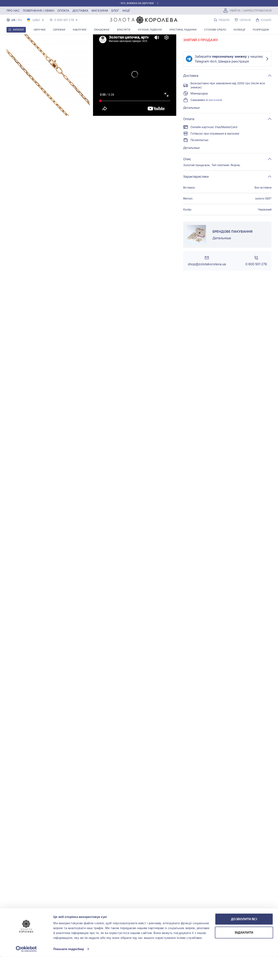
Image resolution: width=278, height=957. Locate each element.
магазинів (215, 100)
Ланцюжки (101, 29)
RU (20, 20)
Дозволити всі (244, 919)
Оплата (63, 10)
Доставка (80, 10)
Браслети (123, 29)
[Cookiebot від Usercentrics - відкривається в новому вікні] (26, 949)
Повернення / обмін (38, 10)
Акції (126, 10)
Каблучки (79, 29)
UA (13, 20)
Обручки (39, 29)
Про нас (13, 10)
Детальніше (191, 107)
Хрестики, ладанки (182, 29)
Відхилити (244, 932)
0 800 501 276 (64, 20)
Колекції (239, 29)
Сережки (59, 29)
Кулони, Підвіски (150, 29)
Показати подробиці (68, 949)
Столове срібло (215, 29)
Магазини (100, 10)
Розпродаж (261, 29)
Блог (115, 10)
